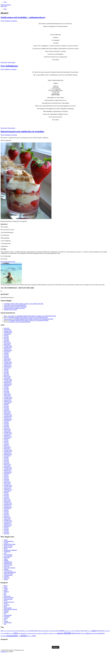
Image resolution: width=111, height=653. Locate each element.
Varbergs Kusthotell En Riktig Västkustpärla (15, 306)
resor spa (51, 633)
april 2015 (6, 479)
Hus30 (5, 548)
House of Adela (8, 547)
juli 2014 (6, 492)
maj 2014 (6, 495)
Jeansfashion (7, 551)
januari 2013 (7, 519)
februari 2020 (7, 394)
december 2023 (8, 331)
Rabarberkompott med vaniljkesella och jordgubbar (22, 131)
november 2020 (8, 381)
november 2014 (8, 486)
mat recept (89, 630)
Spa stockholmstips (100, 633)
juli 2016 (6, 457)
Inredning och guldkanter (10, 550)
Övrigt (5, 600)
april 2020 (6, 391)
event (28, 630)
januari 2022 (7, 360)
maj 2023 (6, 338)
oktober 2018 (7, 417)
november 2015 (8, 469)
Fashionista (3, 651)
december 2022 (8, 345)
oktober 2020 (7, 382)
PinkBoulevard (8, 563)
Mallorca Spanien (80, 630)
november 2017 (8, 433)
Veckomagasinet (8, 575)
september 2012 (8, 524)
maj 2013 (6, 513)
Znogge (6, 579)
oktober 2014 (7, 488)
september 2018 (8, 419)
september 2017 (8, 436)
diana (8, 21)
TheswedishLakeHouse (10, 572)
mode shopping (100, 630)
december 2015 (8, 467)
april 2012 (6, 532)
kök (72, 630)
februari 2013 (7, 517)
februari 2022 (7, 359)
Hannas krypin (7, 319)
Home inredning (54, 630)
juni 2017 (6, 441)
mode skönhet (107, 630)
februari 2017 (7, 447)
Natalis (5, 559)
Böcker (6, 585)
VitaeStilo (6, 576)
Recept (9, 62)
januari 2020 (7, 395)
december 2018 (8, 414)
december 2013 (8, 502)
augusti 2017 (7, 438)
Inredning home (68, 630)
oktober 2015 (7, 470)
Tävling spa (29, 636)
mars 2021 (6, 375)
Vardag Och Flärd (8, 573)
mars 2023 (6, 341)
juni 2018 (6, 423)
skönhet (67, 633)
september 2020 (8, 384)
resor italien (38, 633)
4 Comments (13, 69)
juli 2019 (6, 404)
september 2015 (8, 472)
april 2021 (6, 373)
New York (3, 633)
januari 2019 (7, 413)
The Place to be (8, 570)
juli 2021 (6, 369)
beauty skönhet (13, 630)
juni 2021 (6, 370)
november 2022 (8, 347)
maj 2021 (6, 372)
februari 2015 (7, 482)
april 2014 (6, 497)
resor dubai (28, 633)
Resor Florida (33, 633)
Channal (6, 542)
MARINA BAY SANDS (10, 309)
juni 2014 (6, 494)
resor (15, 633)
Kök (5, 593)
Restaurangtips (7, 607)
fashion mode (33, 630)
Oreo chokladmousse (9, 66)
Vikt (5, 624)
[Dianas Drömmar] (6, 4)
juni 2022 (6, 354)
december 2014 (8, 485)
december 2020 (8, 379)
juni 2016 (6, 458)
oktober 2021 (7, 365)
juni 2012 (6, 529)
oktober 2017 (7, 435)
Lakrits (74, 630)
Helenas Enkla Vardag (9, 544)
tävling (24, 635)
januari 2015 (7, 483)
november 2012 (8, 521)
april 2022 (6, 357)
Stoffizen (6, 569)
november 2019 (8, 398)
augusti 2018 (7, 420)
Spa (5, 613)
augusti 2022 (7, 351)
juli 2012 (6, 527)
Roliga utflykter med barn (10, 609)
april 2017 (6, 444)
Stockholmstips (8, 615)
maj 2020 (6, 389)
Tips (5, 619)
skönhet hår (83, 633)
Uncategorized (7, 622)
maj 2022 (6, 356)
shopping (60, 633)
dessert (13, 62)
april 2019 (6, 409)
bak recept (5, 630)
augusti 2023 (7, 334)
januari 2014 (7, 501)
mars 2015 (6, 480)
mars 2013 (6, 516)
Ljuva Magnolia (8, 556)
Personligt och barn (9, 602)
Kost (5, 594)
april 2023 (6, 340)
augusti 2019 (7, 403)
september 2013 (8, 507)
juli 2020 (6, 387)
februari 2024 (7, 329)
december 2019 (8, 397)
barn (8, 630)
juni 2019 (6, 406)
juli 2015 (6, 475)
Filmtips (6, 588)
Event (5, 587)
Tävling (6, 618)
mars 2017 (6, 445)
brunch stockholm (20, 630)
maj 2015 (6, 477)
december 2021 (8, 362)
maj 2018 (6, 425)
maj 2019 (6, 407)
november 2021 (8, 363)
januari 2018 (7, 431)
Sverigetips (7, 616)
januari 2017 (7, 448)
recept (7, 633)
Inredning (6, 591)
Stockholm (3, 636)
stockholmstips (12, 636)
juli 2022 (6, 353)
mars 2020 (6, 392)
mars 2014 (6, 498)
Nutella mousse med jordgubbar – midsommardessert (23, 17)
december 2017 (8, 432)
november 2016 (8, 451)
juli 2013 (6, 510)
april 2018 (6, 426)
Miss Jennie (7, 557)
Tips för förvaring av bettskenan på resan (14, 308)
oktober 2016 (7, 453)
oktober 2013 (7, 505)
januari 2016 (7, 466)
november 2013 (8, 504)
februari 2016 (7, 464)
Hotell (5, 590)
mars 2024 (6, 328)
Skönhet (6, 612)
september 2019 (8, 401)
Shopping (6, 610)
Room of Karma (8, 564)
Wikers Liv (7, 578)
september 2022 (8, 350)
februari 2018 (7, 429)
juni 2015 (6, 476)
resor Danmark (22, 633)
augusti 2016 (7, 455)
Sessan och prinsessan (9, 567)
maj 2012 (6, 530)
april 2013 (6, 514)
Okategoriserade (8, 599)
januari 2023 (7, 344)
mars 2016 (6, 463)
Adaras (6, 540)
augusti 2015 (7, 473)
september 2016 (8, 454)
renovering (6, 605)
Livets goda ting (8, 554)
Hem (5, 2)
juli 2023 (6, 335)
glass (50, 630)
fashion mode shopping (43, 630)
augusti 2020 (7, 385)
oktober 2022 (7, 348)
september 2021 (8, 366)
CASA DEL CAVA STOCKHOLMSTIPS (15, 305)
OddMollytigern (8, 562)
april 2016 (6, 461)
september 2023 (8, 332)
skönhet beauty (76, 633)
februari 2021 (7, 376)
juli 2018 (6, 422)
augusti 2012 (7, 526)
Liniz (5, 553)
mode (94, 631)
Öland (34, 636)
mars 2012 (6, 533)
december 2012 (8, 520)
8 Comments (14, 21)
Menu (2, 6)
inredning (62, 630)
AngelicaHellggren (9, 541)
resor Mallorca (45, 633)
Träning (6, 621)
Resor (5, 606)
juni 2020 (6, 388)
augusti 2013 (7, 508)
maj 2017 (6, 442)
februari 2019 (7, 411)
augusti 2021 (7, 367)
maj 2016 (6, 460)
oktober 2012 (7, 523)
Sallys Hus (6, 566)
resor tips (55, 633)
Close (5, 6)
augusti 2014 (7, 491)
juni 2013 (6, 511)
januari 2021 (7, 378)
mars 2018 (6, 428)
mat (86, 630)
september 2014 (8, 489)
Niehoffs (6, 560)
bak (2, 630)
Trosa (19, 636)
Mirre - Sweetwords (9, 316)
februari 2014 (7, 499)
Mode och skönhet (8, 597)
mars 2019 (6, 410)
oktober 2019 (7, 400)
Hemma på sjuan (8, 545)
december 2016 (8, 450)
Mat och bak (4, 62)
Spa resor (92, 633)
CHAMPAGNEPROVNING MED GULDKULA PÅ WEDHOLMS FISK (23, 303)
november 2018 (8, 416)
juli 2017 (6, 439)
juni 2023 (6, 337)
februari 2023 (7, 342)
